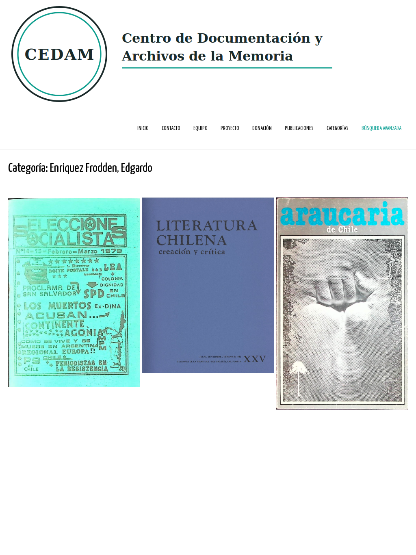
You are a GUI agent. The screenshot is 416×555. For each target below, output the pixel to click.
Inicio (143, 128)
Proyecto (230, 128)
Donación (262, 128)
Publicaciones (299, 128)
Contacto (171, 128)
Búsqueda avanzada (381, 128)
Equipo (200, 128)
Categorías (338, 128)
